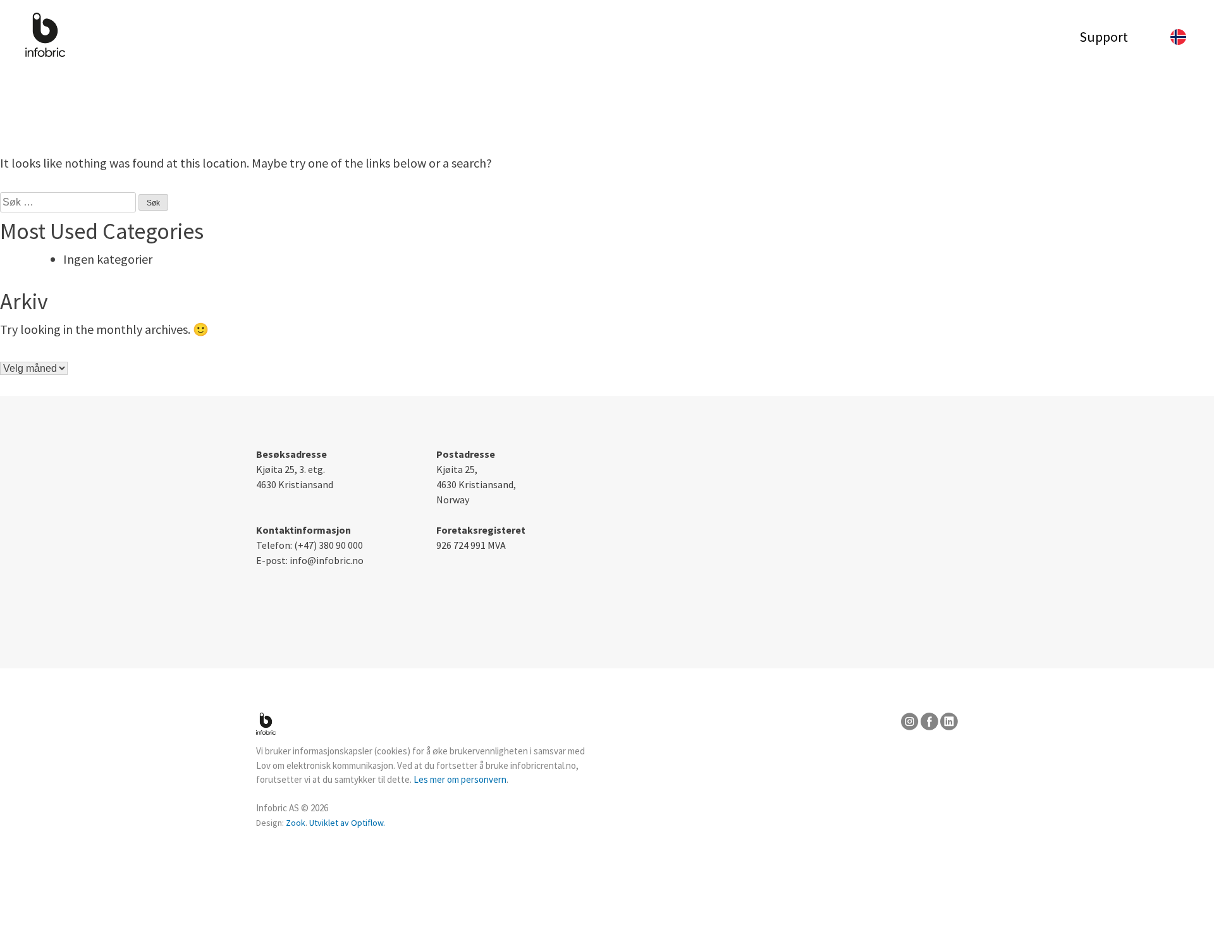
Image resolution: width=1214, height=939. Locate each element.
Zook (295, 822)
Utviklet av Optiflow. (347, 822)
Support (1103, 37)
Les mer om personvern (460, 779)
